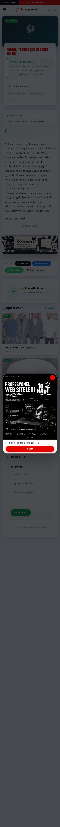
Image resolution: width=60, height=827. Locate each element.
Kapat (30, 449)
